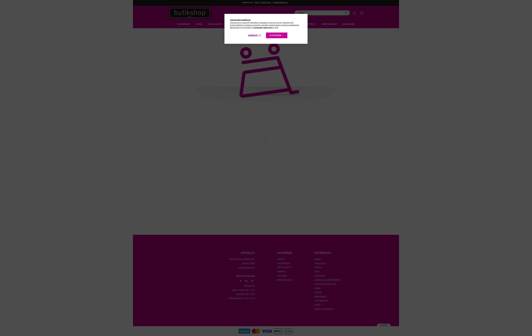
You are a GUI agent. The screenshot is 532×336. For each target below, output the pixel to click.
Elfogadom (275, 35)
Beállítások (253, 35)
